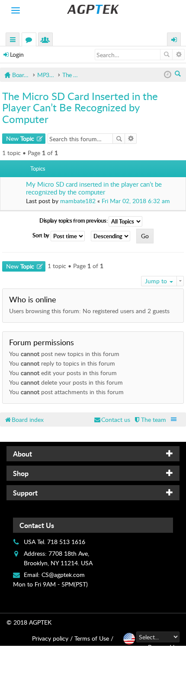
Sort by (41, 235)
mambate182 (78, 201)
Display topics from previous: (74, 220)
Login (17, 54)
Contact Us (36, 525)
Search (166, 54)
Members (47, 40)
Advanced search (178, 54)
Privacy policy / (52, 638)
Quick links (13, 40)
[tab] (93, 453)
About (22, 454)
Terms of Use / (93, 638)
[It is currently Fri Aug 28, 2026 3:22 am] (167, 75)
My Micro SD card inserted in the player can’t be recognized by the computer (94, 188)
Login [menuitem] (174, 40)
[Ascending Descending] (113, 235)
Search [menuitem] (178, 74)
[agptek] (93, 9)
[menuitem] (149, 419)
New (20, 138)
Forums (31, 40)
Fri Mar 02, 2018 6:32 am (136, 201)
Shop (21, 473)
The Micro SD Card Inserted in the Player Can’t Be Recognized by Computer (80, 107)
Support (25, 493)
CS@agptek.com (63, 574)
